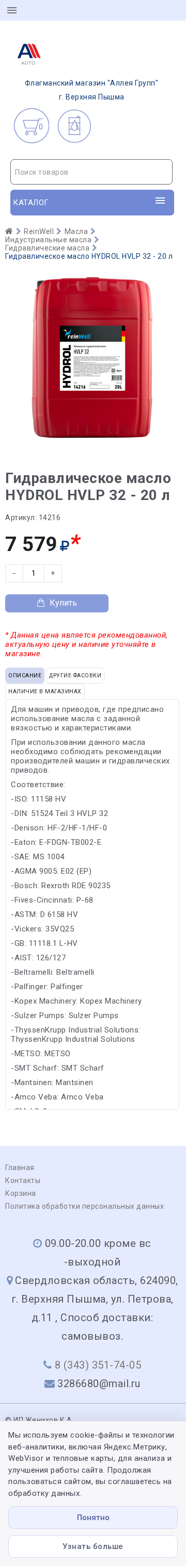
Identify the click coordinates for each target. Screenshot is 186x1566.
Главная (20, 1167)
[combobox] (91, 172)
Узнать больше (93, 1546)
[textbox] (91, 172)
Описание (24, 675)
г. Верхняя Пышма (92, 90)
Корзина (20, 1193)
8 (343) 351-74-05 (98, 1365)
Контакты (22, 1180)
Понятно (93, 1517)
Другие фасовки (75, 675)
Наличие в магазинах (45, 691)
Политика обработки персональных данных (84, 1206)
